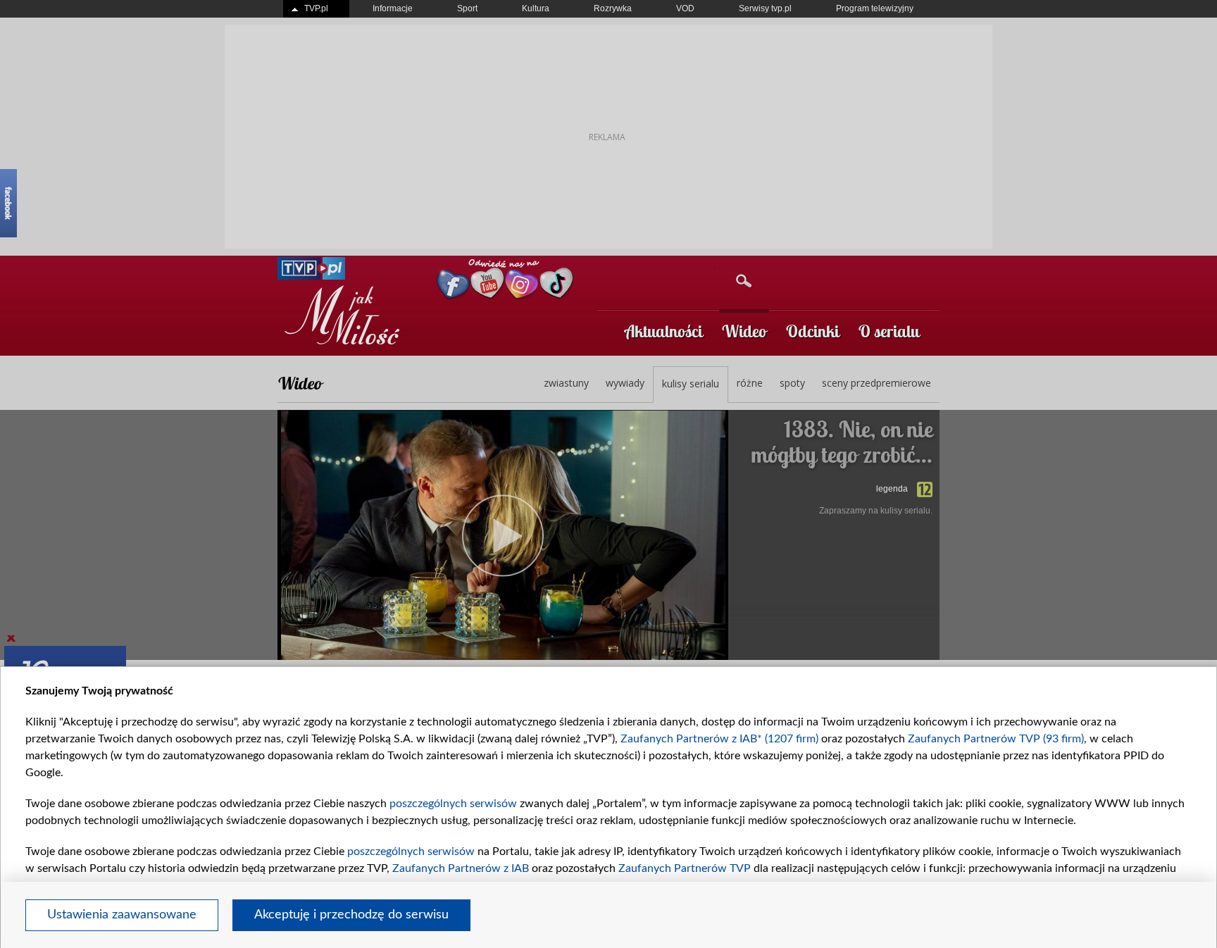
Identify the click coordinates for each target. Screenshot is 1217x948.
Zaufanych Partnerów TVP (684, 868)
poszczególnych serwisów (453, 803)
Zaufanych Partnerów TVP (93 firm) (996, 738)
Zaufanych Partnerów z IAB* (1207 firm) (719, 738)
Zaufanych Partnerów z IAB (460, 868)
